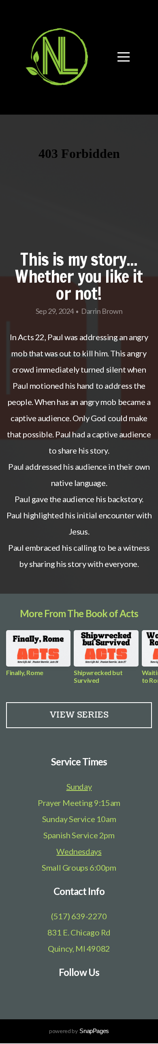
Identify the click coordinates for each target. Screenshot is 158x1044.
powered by (79, 1030)
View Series (79, 715)
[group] (38, 656)
